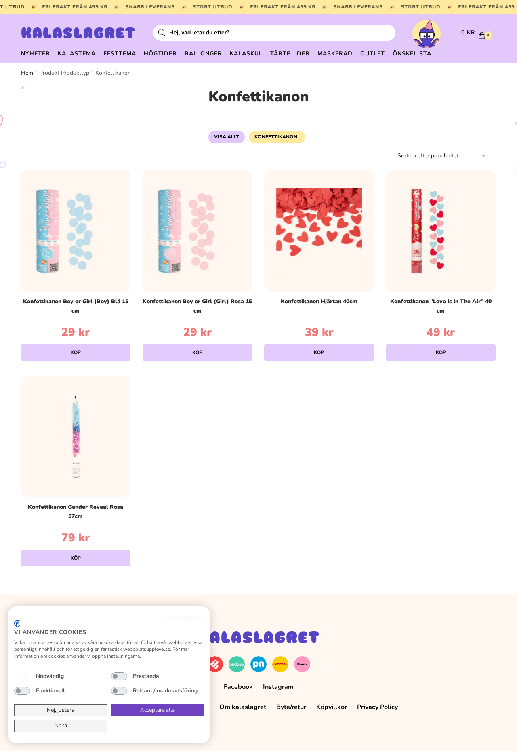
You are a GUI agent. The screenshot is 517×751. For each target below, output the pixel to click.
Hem (27, 73)
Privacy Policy (377, 707)
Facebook (238, 686)
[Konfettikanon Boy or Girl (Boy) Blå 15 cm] (75, 231)
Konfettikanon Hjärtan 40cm (319, 301)
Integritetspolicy (184, 617)
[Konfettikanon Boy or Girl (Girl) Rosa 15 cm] (197, 231)
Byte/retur (291, 707)
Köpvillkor (331, 707)
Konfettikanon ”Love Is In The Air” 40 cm (441, 306)
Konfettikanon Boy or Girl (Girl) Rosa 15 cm (197, 306)
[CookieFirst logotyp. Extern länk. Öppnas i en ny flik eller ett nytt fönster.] (17, 623)
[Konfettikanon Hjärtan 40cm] (319, 231)
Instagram (278, 686)
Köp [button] (76, 352)
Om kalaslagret (242, 707)
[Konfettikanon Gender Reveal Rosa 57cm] (75, 436)
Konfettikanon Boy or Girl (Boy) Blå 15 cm (75, 306)
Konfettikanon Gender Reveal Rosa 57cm (75, 511)
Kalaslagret (78, 34)
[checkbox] (22, 676)
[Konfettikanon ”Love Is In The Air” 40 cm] (441, 231)
